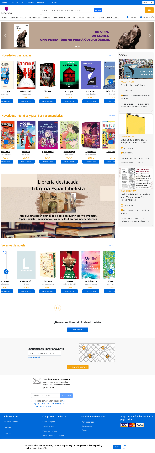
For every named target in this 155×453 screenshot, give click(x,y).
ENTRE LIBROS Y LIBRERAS (110, 18)
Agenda (123, 55)
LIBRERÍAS (91, 18)
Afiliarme (77, 329)
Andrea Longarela (48, 284)
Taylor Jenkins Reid (69, 284)
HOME (4, 18)
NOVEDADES (34, 18)
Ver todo (112, 55)
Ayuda (4, 2)
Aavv (47, 154)
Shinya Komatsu (112, 284)
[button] (5, 35)
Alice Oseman (69, 154)
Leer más (125, 446)
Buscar (98, 10)
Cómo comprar (48, 422)
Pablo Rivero (69, 94)
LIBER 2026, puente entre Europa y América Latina (134, 141)
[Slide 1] (76, 46)
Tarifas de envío (48, 426)
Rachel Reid (26, 154)
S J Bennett (4, 94)
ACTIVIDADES (78, 18)
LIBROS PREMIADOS (18, 18)
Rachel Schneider (91, 154)
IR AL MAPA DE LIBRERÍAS (77, 367)
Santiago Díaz (26, 94)
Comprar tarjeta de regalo (47, 2)
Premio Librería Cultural (133, 85)
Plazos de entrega (49, 431)
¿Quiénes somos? (28, 2)
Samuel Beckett (91, 94)
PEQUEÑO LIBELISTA (61, 18)
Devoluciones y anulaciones (53, 435)
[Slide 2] (79, 46)
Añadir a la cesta (26, 101)
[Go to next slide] (110, 81)
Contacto (15, 2)
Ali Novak (26, 284)
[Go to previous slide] (6, 81)
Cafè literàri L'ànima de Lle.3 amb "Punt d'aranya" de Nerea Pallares (135, 197)
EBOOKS (46, 18)
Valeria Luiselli (112, 94)
